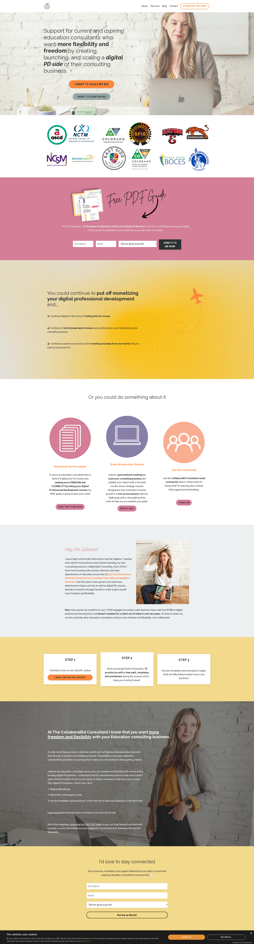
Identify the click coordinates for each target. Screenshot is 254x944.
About (144, 6)
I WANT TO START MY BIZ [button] (91, 96)
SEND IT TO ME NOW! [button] (170, 244)
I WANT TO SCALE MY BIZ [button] (91, 84)
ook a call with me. (61, 789)
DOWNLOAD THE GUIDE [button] (195, 6)
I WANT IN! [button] (183, 502)
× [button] (251, 933)
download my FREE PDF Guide (85, 824)
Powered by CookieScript (242, 943)
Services (155, 6)
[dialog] (127, 937)
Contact (173, 6)
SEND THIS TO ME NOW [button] (70, 507)
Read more (86, 941)
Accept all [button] (186, 937)
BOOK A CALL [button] (127, 508)
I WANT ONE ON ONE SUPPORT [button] (70, 677)
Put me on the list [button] (127, 915)
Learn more (54, 812)
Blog (164, 6)
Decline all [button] (226, 937)
